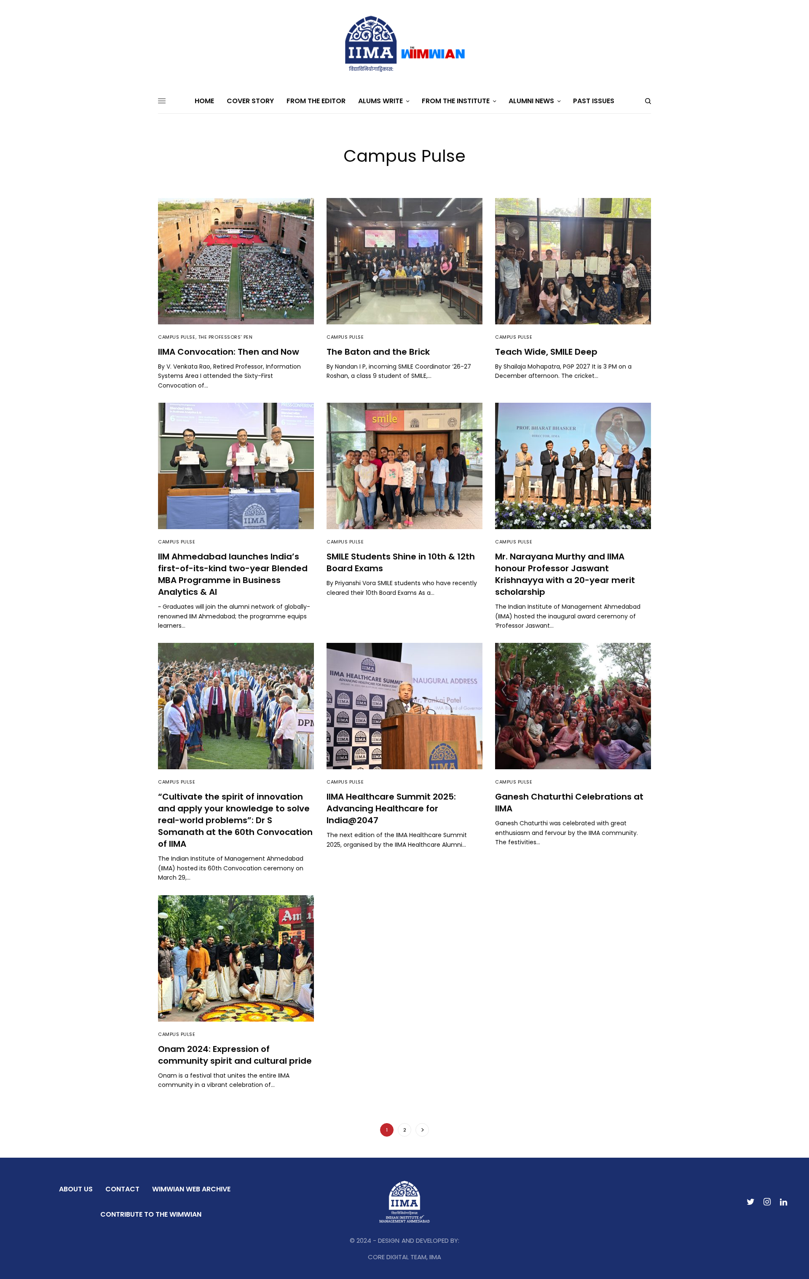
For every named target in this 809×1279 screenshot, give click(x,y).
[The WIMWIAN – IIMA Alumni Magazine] (404, 44)
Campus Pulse (177, 337)
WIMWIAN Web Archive (191, 1189)
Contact (122, 1189)
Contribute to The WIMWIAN (150, 1214)
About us (76, 1189)
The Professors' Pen (225, 337)
